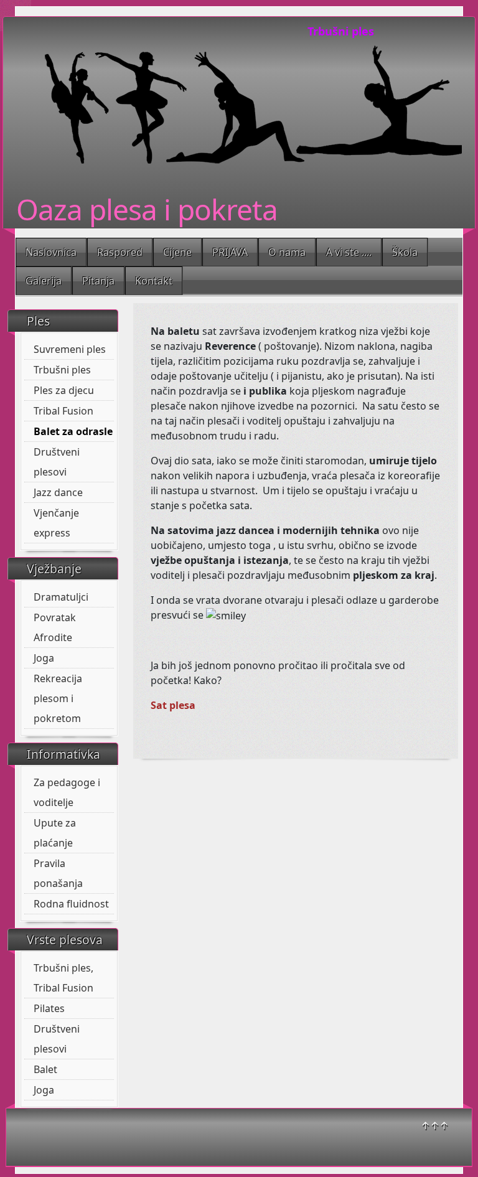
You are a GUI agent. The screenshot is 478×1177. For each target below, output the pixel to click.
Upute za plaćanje (55, 833)
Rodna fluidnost (71, 904)
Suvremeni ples (70, 349)
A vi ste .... (349, 252)
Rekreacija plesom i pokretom (58, 698)
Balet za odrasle (73, 431)
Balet (45, 1069)
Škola (405, 252)
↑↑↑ (435, 1125)
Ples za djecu (64, 390)
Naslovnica (51, 252)
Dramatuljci (61, 597)
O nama (287, 252)
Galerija (44, 281)
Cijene (177, 252)
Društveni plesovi (57, 462)
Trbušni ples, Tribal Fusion (63, 978)
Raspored (120, 252)
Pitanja (98, 281)
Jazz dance (58, 492)
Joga (44, 658)
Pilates (49, 1008)
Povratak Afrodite (55, 627)
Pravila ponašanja (58, 873)
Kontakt (153, 281)
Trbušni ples (62, 370)
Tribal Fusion (63, 411)
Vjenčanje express (56, 523)
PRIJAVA (230, 252)
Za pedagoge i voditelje (67, 792)
